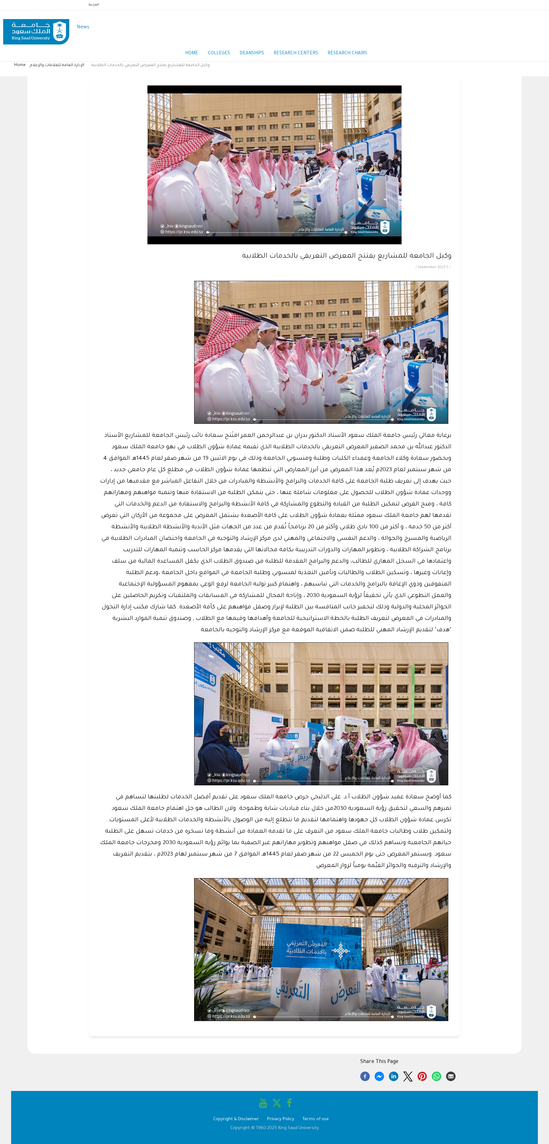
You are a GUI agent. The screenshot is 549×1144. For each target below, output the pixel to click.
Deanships (252, 53)
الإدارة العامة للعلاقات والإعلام (57, 65)
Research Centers (296, 53)
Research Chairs (347, 53)
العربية (94, 5)
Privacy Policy (280, 1119)
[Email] (451, 1075)
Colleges (219, 53)
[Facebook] (365, 1075)
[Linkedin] (393, 1075)
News (83, 27)
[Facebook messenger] (379, 1075)
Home (191, 53)
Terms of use (315, 1119)
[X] (408, 1075)
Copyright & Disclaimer (236, 1119)
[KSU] (36, 28)
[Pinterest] (422, 1075)
